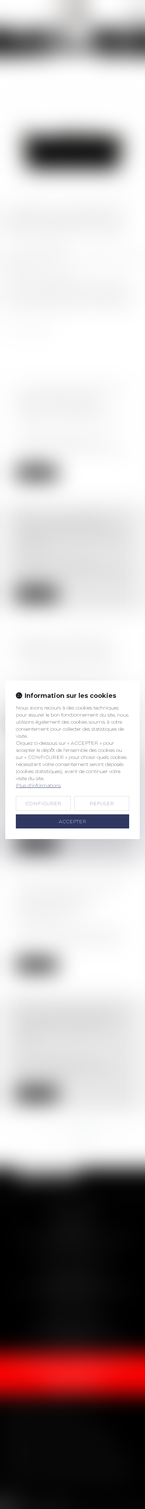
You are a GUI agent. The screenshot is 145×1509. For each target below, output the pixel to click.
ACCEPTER (72, 821)
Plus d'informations (38, 785)
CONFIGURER (43, 803)
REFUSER (101, 803)
